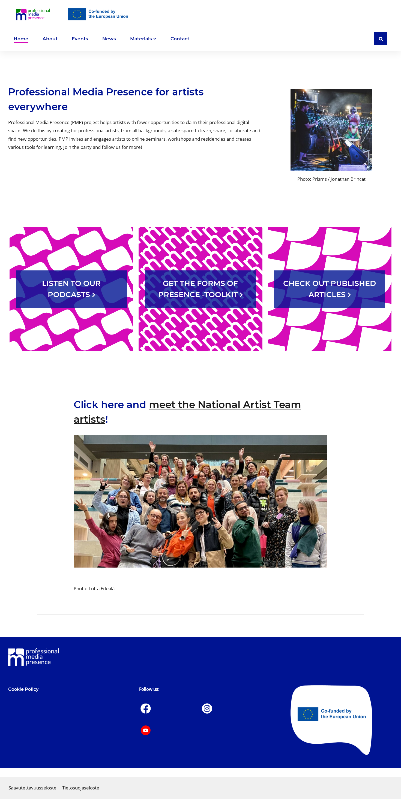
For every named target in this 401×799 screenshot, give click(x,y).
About (50, 39)
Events (80, 39)
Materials (141, 38)
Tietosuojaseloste (80, 788)
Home (21, 39)
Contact (179, 39)
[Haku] (380, 38)
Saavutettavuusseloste (32, 788)
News (109, 39)
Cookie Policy (23, 689)
